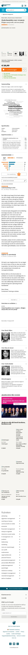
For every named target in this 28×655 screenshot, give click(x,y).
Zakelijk (3, 598)
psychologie (4, 568)
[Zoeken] (25, 10)
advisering (4, 516)
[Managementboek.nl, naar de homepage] (5, 6)
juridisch (3, 539)
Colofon (17, 631)
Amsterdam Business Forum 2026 (13, 401)
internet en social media (8, 534)
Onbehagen (4, 444)
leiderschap (4, 542)
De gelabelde (5, 470)
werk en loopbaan (6, 578)
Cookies (8, 633)
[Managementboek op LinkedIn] (10, 644)
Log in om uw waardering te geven (9, 177)
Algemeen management (8, 14)
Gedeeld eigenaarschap (20, 471)
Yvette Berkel (18, 18)
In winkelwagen (11, 70)
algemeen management (8, 518)
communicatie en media (8, 523)
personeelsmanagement (8, 560)
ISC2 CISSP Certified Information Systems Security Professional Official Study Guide (21, 445)
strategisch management (8, 573)
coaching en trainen (6, 521)
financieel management (8, 529)
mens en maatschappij (7, 547)
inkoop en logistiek (6, 531)
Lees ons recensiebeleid (7, 183)
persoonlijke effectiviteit (8, 562)
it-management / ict (7, 536)
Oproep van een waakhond (5, 497)
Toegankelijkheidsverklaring (8, 635)
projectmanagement (7, 565)
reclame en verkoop (6, 570)
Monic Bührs (4, 18)
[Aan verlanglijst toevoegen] (25, 70)
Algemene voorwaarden (8, 631)
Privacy (22, 631)
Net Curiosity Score (21, 496)
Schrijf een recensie (8, 180)
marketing (4, 544)
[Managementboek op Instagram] (18, 644)
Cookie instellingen (16, 633)
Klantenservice (6, 595)
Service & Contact (21, 635)
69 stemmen (11, 24)
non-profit (4, 549)
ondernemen (5, 552)
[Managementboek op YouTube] (14, 644)
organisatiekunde (6, 555)
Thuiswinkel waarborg (14, 629)
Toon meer (13, 299)
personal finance (6, 557)
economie (4, 526)
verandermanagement (7, 576)
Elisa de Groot (11, 18)
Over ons (14, 638)
